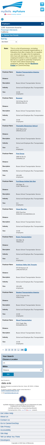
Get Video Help (6, 413)
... (18, 350)
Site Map (4, 433)
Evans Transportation (24, 237)
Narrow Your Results (11, 35)
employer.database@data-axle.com (10, 390)
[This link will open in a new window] (22, 398)
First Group (20, 153)
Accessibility (5, 430)
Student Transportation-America (27, 72)
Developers (5, 440)
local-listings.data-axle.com (11, 392)
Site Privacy (5, 427)
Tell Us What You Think (10, 437)
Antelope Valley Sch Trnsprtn (26, 264)
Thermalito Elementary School (27, 126)
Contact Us (5, 420)
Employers (6, 24)
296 (22, 350)
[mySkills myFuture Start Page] (13, 9)
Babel (2, 19)
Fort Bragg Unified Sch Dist (26, 181)
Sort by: (4, 39)
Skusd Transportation (24, 320)
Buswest (19, 98)
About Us (4, 417)
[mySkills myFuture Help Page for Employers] (42, 4)
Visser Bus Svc (21, 209)
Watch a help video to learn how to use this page (42, 9)
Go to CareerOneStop (9, 423)
